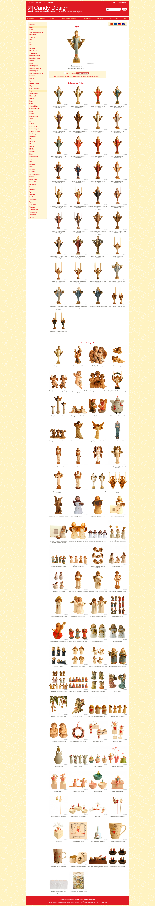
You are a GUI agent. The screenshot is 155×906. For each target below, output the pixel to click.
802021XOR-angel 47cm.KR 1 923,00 (98, 157)
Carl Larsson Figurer (69, 18)
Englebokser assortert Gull (78, 866)
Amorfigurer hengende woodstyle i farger (78, 391)
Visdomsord (33, 212)
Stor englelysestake (78, 365)
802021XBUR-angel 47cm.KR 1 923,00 (98, 182)
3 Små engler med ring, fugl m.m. (78, 641)
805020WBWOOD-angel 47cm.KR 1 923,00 (58, 257)
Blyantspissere (33, 65)
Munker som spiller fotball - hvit (98, 666)
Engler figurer (117, 691)
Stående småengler (78, 566)
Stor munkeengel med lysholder (117, 666)
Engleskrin (59, 841)
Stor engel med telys (58, 466)
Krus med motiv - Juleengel (58, 866)
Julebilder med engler (78, 841)
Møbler (31, 149)
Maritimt (32, 141)
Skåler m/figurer (98, 791)
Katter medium (78, 766)
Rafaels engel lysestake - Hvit (98, 466)
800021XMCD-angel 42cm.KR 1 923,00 (59, 107)
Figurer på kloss (58, 791)
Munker (32, 146)
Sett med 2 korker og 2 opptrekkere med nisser (98, 867)
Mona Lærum (33, 144)
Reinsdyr (32, 172)
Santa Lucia (33, 179)
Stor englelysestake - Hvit (78, 516)
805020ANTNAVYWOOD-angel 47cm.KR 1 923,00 (98, 233)
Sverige (31, 197)
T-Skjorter (32, 204)
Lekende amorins (78, 716)
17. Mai (31, 217)
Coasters (32, 76)
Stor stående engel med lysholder (78, 491)
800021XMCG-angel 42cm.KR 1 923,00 (98, 107)
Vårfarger (32, 214)
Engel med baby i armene (78, 441)
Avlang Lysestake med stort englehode (58, 892)
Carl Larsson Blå (34, 88)
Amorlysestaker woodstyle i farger (58, 391)
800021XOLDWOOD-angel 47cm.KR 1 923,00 (78, 132)
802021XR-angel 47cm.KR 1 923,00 (117, 157)
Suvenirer (87, 18)
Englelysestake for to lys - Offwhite (58, 491)
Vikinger (100, 18)
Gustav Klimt (33, 106)
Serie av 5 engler (58, 666)
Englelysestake (59, 365)
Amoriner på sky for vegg (59, 741)
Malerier (32, 48)
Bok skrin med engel (117, 791)
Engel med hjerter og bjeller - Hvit (98, 591)
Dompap (32, 78)
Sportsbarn (33, 192)
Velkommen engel (98, 741)
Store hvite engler (117, 641)
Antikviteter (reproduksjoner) (34, 54)
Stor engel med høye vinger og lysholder (117, 466)
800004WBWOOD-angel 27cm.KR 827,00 (117, 282)
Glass (31, 103)
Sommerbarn (33, 93)
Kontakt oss (48, 2)
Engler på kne (98, 416)
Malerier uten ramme (36, 51)
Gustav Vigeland (34, 108)
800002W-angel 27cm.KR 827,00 (117, 257)
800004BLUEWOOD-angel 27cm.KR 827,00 (78, 307)
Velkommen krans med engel (78, 741)
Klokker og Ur (34, 129)
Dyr (30, 81)
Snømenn (32, 189)
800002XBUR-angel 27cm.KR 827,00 (78, 257)
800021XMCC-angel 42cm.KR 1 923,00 (117, 107)
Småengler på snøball (59, 591)
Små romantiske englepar (78, 616)
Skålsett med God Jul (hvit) (78, 816)
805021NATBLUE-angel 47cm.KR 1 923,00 (59, 207)
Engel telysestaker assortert (117, 866)
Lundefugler (33, 134)
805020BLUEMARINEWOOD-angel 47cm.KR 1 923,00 (97, 208)
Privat (113, 2)
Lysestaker (32, 136)
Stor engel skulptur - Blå (117, 441)
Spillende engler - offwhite (117, 716)
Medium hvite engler (98, 641)
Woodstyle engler (117, 365)
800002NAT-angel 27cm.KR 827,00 (58, 282)
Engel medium (59, 766)
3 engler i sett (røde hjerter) (58, 416)
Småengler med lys (117, 616)
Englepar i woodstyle (98, 365)
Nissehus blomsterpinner (118, 816)
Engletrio (97, 816)
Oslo (30, 159)
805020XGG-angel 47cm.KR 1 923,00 (117, 207)
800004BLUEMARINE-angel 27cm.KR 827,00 (98, 307)
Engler (42, 18)
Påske (31, 166)
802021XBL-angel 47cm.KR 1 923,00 (78, 182)
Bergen (31, 60)
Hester (31, 111)
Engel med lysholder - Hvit (98, 516)
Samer (31, 177)
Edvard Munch (34, 83)
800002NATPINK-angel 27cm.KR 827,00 (78, 282)
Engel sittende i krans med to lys (117, 391)
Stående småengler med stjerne (117, 541)
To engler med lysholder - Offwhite (78, 541)
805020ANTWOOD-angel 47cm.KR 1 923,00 (117, 232)
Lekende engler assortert (98, 691)
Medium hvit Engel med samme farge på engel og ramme (58, 541)
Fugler (31, 101)
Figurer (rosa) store (78, 791)
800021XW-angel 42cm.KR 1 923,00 (98, 132)
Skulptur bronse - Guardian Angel (58, 516)
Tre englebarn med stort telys (98, 391)
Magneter (32, 139)
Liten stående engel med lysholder (78, 591)
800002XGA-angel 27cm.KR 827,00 (98, 257)
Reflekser (32, 169)
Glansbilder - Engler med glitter (78, 891)
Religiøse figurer (34, 174)
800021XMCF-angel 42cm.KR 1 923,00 (59, 132)
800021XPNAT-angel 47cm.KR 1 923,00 (78, 157)
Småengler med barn (117, 566)
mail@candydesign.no (74, 12)
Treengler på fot (117, 741)
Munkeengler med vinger (78, 666)
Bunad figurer (33, 71)
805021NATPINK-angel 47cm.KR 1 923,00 (78, 207)
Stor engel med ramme (117, 516)
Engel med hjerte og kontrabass (58, 641)
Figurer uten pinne (117, 766)
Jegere (31, 118)
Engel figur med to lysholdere (98, 441)
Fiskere (31, 98)
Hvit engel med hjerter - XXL (117, 416)
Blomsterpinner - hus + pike (58, 816)
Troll (124, 18)
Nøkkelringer (33, 156)
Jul (117, 18)
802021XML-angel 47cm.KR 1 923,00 (58, 182)
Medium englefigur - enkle (58, 566)
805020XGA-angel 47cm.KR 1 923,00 (58, 232)
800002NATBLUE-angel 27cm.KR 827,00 (98, 282)
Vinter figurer (33, 209)
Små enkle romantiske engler (59, 691)
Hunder (31, 113)
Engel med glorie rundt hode (59, 616)
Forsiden (32, 24)
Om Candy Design (34, 2)
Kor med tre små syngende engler (97, 716)
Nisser (52, 18)
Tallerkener (33, 199)
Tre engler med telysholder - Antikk (58, 441)
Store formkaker (97, 766)
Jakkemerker (33, 116)
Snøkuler (32, 187)
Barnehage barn (34, 58)
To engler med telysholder (78, 416)
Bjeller (31, 63)
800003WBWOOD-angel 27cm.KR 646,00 (117, 307)
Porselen (32, 164)
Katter (31, 124)
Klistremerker (33, 126)
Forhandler (122, 2)
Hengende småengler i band (58, 716)
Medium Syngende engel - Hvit (97, 541)
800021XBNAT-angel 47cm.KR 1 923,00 (58, 157)
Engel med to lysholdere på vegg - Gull (117, 491)
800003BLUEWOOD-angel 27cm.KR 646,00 (59, 332)
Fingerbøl (32, 96)
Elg (110, 18)
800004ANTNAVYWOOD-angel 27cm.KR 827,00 (58, 308)
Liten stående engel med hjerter (117, 591)
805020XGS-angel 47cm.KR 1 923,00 (78, 232)
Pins (30, 161)
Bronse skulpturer (35, 68)
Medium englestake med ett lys (97, 491)
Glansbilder (33, 182)
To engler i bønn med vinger (98, 616)
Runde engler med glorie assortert (78, 691)
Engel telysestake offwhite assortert (98, 567)
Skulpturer (32, 184)
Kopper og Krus (34, 131)
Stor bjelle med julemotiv (98, 841)
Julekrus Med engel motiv (117, 841)
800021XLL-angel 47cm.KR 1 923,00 (117, 132)
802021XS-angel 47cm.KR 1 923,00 (117, 182)
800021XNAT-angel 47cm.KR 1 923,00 (78, 107)
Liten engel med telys (78, 466)
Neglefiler (32, 151)
